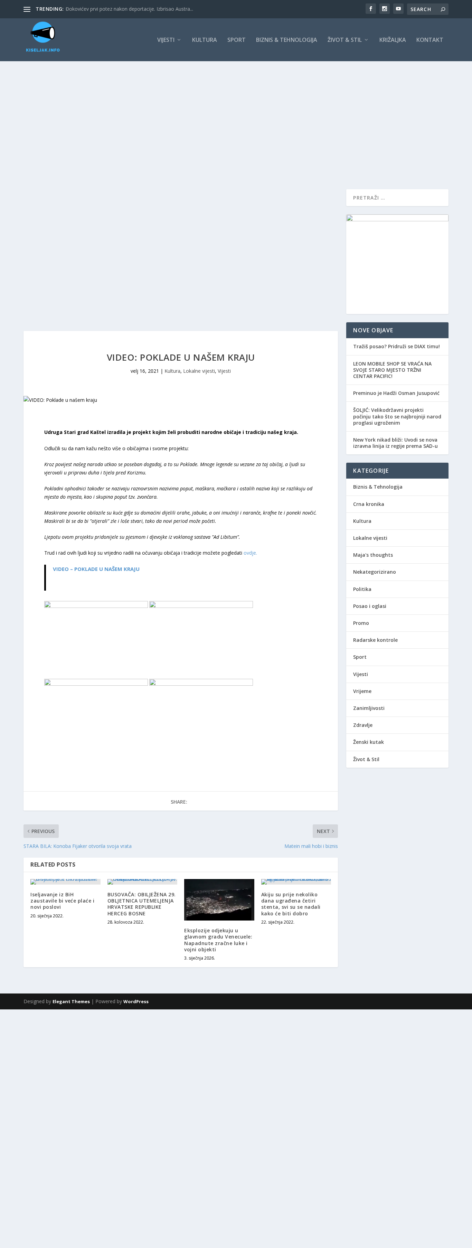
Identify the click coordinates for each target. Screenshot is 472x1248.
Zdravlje (362, 725)
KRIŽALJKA (392, 40)
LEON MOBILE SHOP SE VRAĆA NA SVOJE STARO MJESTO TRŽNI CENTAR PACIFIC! (392, 369)
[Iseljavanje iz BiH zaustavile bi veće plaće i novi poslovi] (65, 882)
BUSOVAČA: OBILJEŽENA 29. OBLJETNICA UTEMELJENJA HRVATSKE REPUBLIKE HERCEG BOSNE (141, 904)
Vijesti (165, 40)
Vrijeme (362, 691)
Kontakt (429, 40)
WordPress (136, 1001)
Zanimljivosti (369, 708)
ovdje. (250, 552)
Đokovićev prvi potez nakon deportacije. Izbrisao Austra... (129, 9)
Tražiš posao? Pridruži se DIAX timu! (396, 346)
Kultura (204, 40)
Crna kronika (368, 504)
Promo (361, 623)
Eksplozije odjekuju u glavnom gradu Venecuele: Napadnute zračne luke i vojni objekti (218, 940)
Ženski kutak (368, 742)
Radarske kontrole (375, 640)
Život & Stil (345, 40)
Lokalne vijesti (199, 371)
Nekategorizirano (374, 571)
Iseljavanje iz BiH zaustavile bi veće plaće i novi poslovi (62, 900)
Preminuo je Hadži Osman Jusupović (396, 393)
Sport (236, 40)
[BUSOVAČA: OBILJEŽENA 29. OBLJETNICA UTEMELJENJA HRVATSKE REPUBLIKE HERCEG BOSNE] (142, 882)
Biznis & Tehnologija (286, 40)
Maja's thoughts (373, 555)
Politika (362, 589)
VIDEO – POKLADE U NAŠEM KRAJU (96, 568)
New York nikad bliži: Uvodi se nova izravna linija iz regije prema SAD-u (395, 442)
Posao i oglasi (369, 606)
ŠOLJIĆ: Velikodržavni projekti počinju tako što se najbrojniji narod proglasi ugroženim (397, 416)
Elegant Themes (71, 1001)
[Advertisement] (236, 113)
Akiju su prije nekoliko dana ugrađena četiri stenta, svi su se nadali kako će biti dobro (291, 904)
